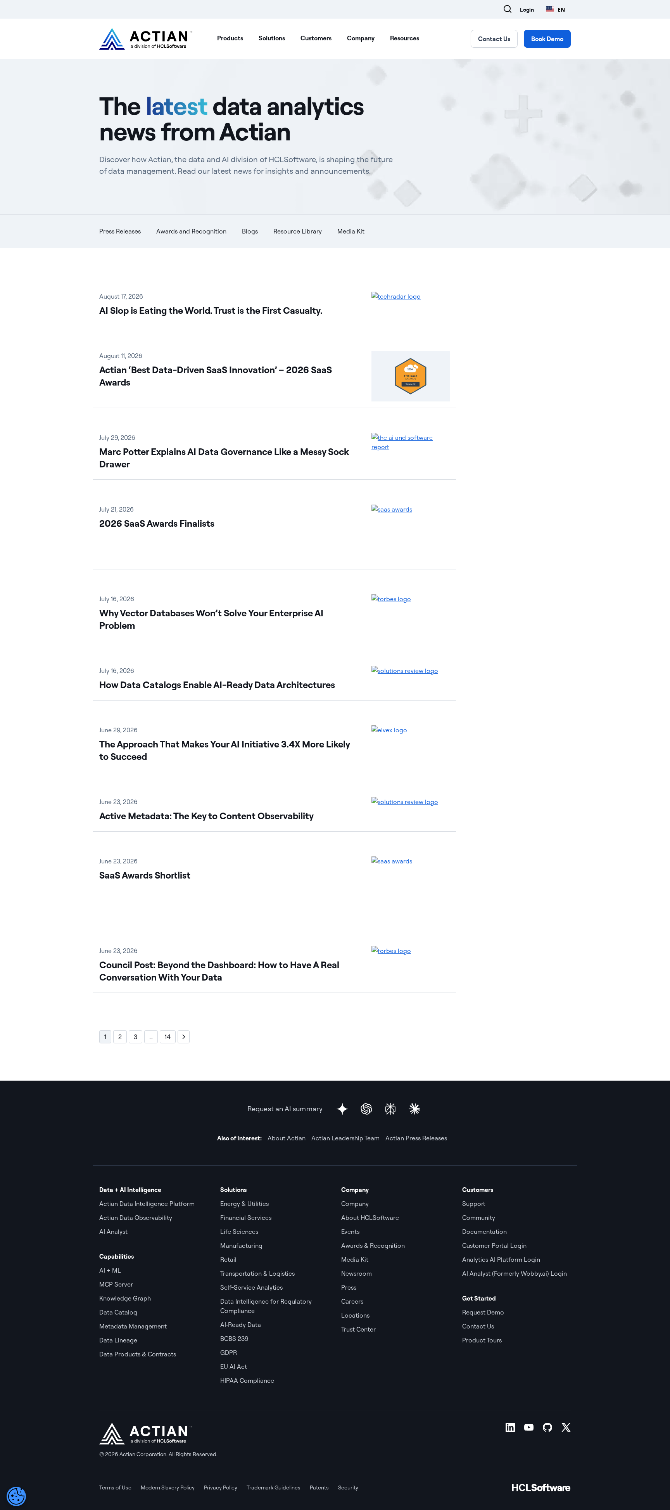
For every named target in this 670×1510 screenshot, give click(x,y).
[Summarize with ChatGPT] (366, 1109)
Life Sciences (239, 1231)
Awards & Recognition (373, 1245)
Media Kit (350, 231)
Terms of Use (115, 1487)
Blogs (250, 231)
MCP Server (116, 1284)
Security (348, 1487)
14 (168, 1037)
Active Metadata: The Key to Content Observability (206, 816)
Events (350, 1231)
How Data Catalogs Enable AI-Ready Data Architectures (217, 684)
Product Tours (482, 1340)
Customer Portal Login (494, 1245)
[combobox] (555, 9)
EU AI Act (233, 1366)
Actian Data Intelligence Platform (147, 1203)
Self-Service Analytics (251, 1287)
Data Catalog (118, 1312)
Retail (228, 1259)
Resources (404, 38)
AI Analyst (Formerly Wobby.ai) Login (514, 1273)
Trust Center (358, 1329)
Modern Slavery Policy (168, 1487)
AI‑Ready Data (240, 1324)
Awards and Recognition (191, 231)
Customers (316, 38)
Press (348, 1287)
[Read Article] (410, 302)
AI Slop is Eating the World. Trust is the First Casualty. (211, 310)
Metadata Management (133, 1326)
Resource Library (297, 231)
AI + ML (110, 1270)
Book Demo (547, 39)
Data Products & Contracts (137, 1354)
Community (478, 1217)
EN (561, 9)
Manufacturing (241, 1245)
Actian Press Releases (416, 1138)
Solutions (272, 38)
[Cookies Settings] (16, 1496)
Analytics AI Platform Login (501, 1259)
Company (361, 38)
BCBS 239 (234, 1338)
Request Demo (483, 1312)
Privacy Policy (220, 1487)
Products (230, 38)
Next (184, 1036)
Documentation (484, 1231)
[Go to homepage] (145, 39)
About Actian (287, 1138)
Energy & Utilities (244, 1203)
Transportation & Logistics (257, 1273)
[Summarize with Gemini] (342, 1109)
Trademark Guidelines (273, 1487)
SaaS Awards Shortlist (144, 875)
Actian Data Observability (135, 1217)
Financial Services (245, 1217)
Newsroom (356, 1273)
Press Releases (120, 231)
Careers (352, 1301)
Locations (355, 1315)
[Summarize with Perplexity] (390, 1109)
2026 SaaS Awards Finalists (156, 523)
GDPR (228, 1352)
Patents (319, 1487)
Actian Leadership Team (345, 1138)
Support (473, 1203)
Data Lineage (118, 1340)
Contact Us (494, 39)
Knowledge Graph (125, 1298)
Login (527, 9)
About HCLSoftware (370, 1217)
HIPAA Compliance (247, 1380)
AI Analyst (113, 1231)
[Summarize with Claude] (414, 1109)
